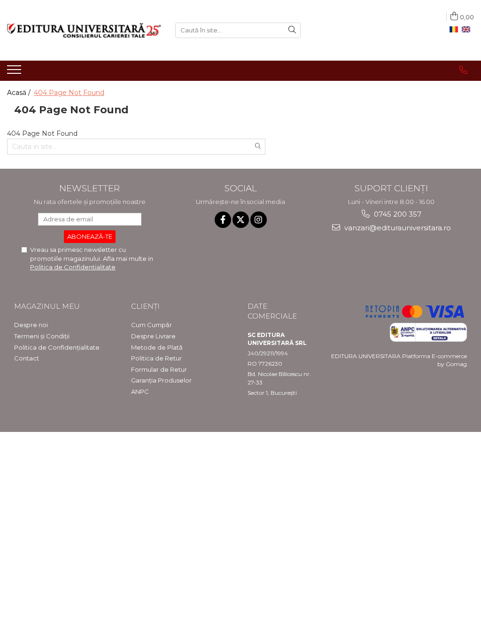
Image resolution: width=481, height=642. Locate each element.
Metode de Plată (157, 347)
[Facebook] (223, 219)
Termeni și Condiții (42, 336)
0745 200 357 (396, 214)
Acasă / (19, 92)
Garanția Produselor (161, 380)
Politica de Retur (156, 358)
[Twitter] (241, 219)
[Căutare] (292, 30)
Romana (456, 29)
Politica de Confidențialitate (57, 347)
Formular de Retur (159, 369)
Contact (26, 358)
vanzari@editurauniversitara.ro (396, 227)
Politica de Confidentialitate (73, 267)
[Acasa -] (84, 30)
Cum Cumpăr (151, 325)
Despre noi (31, 325)
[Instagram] (258, 219)
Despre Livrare (153, 336)
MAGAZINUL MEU (47, 306)
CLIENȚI (145, 306)
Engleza (468, 29)
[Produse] (15, 72)
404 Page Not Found (69, 92)
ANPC (140, 391)
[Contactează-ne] (463, 70)
